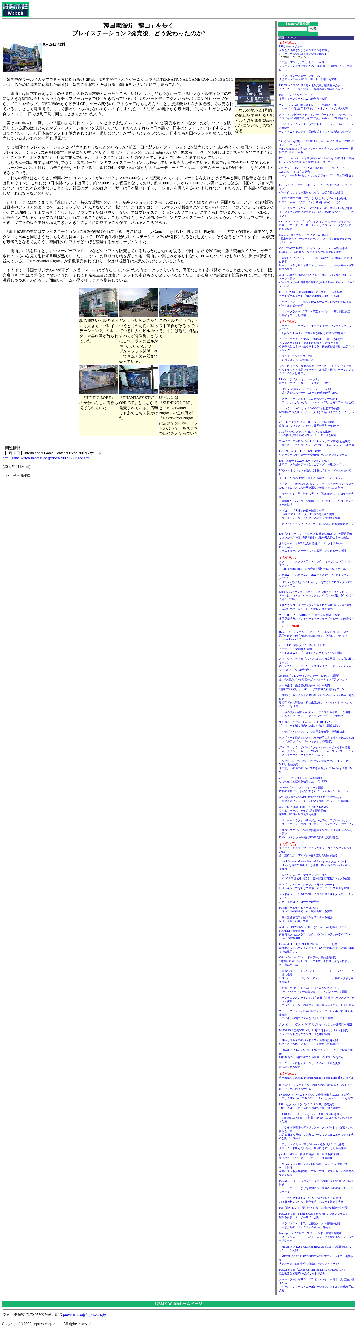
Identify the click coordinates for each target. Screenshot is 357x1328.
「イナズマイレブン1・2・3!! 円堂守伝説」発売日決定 (312, 731)
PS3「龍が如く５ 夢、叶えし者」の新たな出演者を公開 (313, 1207)
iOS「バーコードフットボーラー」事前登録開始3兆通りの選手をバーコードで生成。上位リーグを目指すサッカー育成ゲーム (316, 961)
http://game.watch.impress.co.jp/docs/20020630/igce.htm (46, 458)
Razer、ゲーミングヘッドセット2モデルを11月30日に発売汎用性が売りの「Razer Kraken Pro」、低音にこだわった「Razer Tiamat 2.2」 (314, 635)
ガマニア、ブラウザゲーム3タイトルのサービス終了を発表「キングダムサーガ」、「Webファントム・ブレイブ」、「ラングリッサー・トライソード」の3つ (316, 751)
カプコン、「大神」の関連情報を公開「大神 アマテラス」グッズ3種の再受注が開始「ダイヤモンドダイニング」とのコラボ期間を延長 (309, 514)
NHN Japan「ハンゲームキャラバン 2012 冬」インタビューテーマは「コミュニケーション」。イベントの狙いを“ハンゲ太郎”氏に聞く (315, 595)
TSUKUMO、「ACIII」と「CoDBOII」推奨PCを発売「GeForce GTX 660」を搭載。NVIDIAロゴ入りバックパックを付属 (315, 1118)
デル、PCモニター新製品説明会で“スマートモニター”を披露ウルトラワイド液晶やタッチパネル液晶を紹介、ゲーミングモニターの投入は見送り (316, 369)
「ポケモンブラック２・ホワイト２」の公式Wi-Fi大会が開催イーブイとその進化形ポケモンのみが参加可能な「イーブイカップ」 (316, 212)
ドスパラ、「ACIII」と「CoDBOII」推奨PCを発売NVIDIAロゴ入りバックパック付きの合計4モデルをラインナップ (316, 412)
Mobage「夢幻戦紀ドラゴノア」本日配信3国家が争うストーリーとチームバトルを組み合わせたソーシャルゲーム (316, 238)
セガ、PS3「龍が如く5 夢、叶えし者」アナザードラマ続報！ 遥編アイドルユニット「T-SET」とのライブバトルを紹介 (310, 649)
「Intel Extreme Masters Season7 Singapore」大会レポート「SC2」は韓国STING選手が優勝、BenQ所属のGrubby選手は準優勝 (315, 865)
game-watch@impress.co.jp (84, 1314)
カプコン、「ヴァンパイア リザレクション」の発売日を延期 (315, 1024)
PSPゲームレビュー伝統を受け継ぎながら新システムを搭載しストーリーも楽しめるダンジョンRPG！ (304, 50)
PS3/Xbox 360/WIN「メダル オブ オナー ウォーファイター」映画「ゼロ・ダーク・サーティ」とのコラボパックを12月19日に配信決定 (316, 225)
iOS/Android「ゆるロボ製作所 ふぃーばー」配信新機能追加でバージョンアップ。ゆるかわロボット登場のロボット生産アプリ (316, 948)
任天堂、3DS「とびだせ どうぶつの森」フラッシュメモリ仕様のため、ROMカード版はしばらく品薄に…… (315, 66)
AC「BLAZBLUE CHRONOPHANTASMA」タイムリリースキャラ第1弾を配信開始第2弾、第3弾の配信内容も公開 (305, 811)
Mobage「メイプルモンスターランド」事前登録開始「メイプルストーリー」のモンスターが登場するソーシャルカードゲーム (316, 1237)
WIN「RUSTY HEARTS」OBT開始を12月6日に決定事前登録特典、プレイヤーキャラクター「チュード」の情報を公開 (316, 618)
